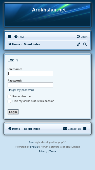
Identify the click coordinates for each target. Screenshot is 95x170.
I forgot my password (21, 89)
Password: (15, 80)
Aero (31, 142)
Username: (15, 69)
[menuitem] (19, 37)
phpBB (34, 146)
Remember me (21, 96)
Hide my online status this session (33, 100)
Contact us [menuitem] (74, 128)
